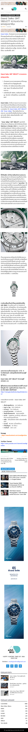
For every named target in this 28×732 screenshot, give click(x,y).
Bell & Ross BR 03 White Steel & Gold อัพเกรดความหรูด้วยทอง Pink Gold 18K (7, 461)
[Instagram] (11, 666)
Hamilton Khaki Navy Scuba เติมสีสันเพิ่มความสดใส (21, 460)
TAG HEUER (4, 723)
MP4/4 (4, 26)
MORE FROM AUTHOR (9, 471)
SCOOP (3, 713)
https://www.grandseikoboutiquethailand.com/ (14, 393)
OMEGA (3, 721)
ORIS (2, 718)
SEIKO (2, 708)
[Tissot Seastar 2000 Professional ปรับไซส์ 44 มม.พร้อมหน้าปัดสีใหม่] (5, 485)
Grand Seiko (4, 34)
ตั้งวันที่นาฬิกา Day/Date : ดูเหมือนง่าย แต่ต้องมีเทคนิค (18, 684)
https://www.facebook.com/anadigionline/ (14, 436)
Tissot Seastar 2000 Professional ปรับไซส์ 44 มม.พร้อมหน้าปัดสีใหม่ (16, 485)
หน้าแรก (2, 12)
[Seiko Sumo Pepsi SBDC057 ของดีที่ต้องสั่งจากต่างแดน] (5, 693)
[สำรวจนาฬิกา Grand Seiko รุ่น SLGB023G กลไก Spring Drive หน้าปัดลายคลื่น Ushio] (14, 573)
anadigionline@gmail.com (17, 661)
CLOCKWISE (8, 12)
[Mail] (16, 666)
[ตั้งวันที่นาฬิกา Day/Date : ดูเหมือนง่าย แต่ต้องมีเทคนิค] (4, 685)
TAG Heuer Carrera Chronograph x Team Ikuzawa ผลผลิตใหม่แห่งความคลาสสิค (18, 492)
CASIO (2, 711)
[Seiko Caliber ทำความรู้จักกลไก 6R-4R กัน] (5, 678)
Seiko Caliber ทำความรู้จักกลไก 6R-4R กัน (17, 676)
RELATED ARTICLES (8, 469)
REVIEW (3, 716)
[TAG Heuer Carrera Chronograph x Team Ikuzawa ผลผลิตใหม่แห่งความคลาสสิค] (5, 492)
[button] (26, 9)
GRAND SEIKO (15, 15)
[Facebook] (7, 666)
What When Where (6, 706)
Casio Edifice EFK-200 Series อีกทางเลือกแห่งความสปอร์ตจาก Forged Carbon (18, 477)
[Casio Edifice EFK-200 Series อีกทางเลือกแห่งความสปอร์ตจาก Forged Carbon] (5, 477)
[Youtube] (20, 666)
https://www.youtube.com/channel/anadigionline (14, 444)
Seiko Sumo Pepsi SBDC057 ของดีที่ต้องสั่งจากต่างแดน (17, 692)
